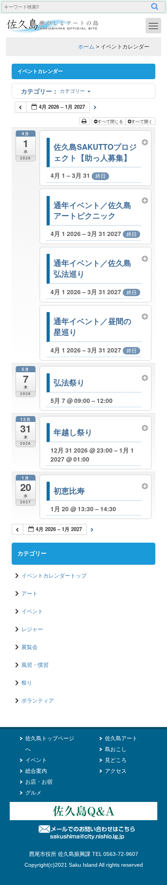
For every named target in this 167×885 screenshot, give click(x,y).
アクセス (116, 771)
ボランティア (37, 701)
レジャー (32, 629)
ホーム (86, 46)
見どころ (116, 760)
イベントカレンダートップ (54, 576)
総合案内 (36, 771)
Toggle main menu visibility (153, 25)
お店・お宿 (38, 782)
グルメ (33, 793)
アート (29, 593)
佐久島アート (121, 738)
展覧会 (29, 647)
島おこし (116, 749)
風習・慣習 (35, 665)
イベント (32, 611)
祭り (26, 683)
